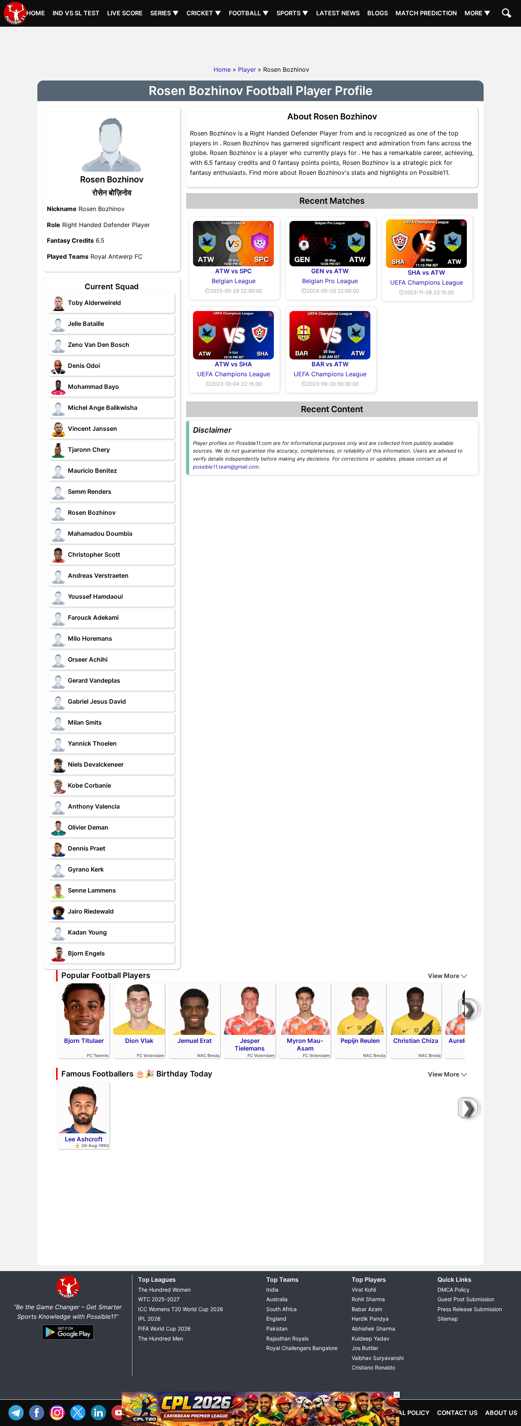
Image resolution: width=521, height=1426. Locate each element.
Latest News (338, 13)
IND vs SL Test (76, 13)
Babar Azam (367, 1309)
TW (79, 1411)
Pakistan (277, 1328)
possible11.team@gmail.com (226, 467)
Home (35, 13)
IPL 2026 (149, 1318)
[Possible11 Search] (507, 14)
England (276, 1318)
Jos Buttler (365, 1348)
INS (59, 1411)
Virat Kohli (364, 1289)
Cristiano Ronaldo (373, 1367)
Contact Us (457, 1412)
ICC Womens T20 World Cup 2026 (180, 1309)
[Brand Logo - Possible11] (68, 1297)
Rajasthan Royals (287, 1338)
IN (100, 1411)
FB (38, 1411)
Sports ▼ (293, 13)
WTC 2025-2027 (159, 1299)
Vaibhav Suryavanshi (378, 1358)
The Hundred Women (164, 1289)
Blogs (377, 13)
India (272, 1289)
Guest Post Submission (465, 1299)
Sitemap (447, 1318)
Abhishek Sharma (373, 1328)
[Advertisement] (260, 44)
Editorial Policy (401, 1412)
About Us (501, 1412)
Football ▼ (249, 13)
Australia (277, 1299)
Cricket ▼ (204, 13)
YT (120, 1411)
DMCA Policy (453, 1289)
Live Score (125, 13)
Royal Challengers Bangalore (302, 1348)
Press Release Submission (469, 1309)
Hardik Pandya (370, 1318)
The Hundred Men (160, 1338)
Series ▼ (164, 13)
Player (247, 69)
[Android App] (68, 1340)
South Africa (281, 1309)
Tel (17, 1411)
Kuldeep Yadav (370, 1338)
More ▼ (477, 13)
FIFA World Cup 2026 (164, 1328)
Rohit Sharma (368, 1299)
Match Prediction (426, 13)
